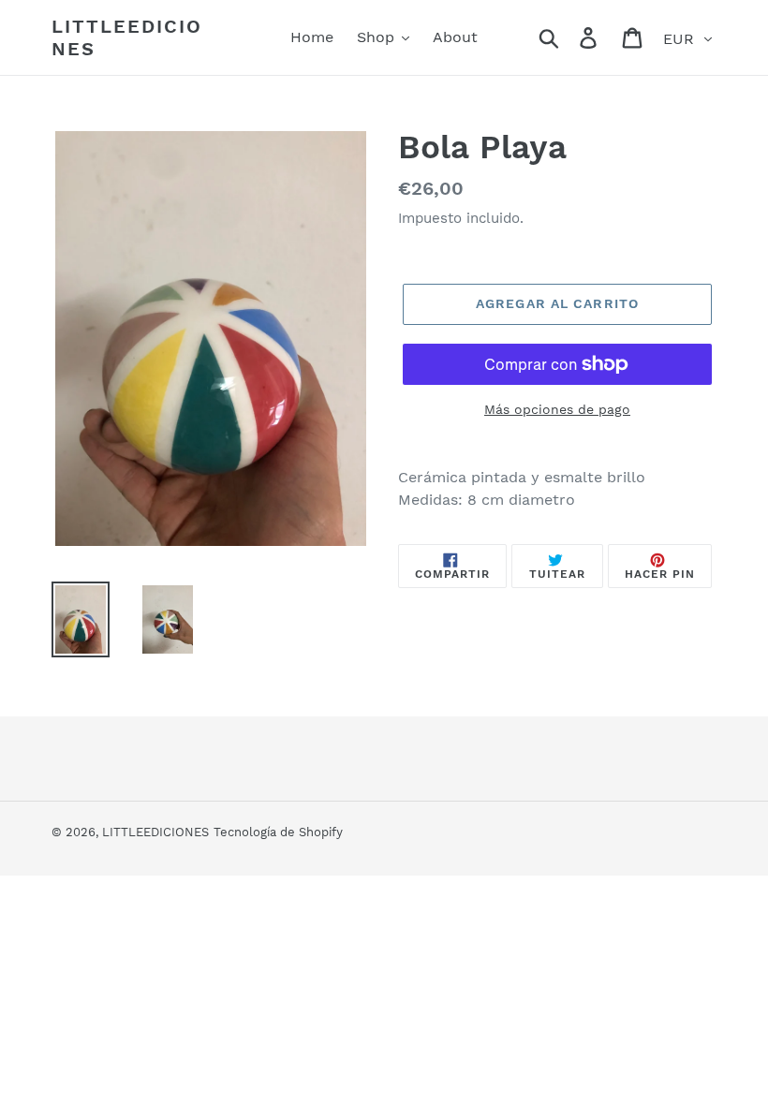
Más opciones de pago (557, 409)
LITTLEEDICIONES (127, 37)
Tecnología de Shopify (278, 832)
